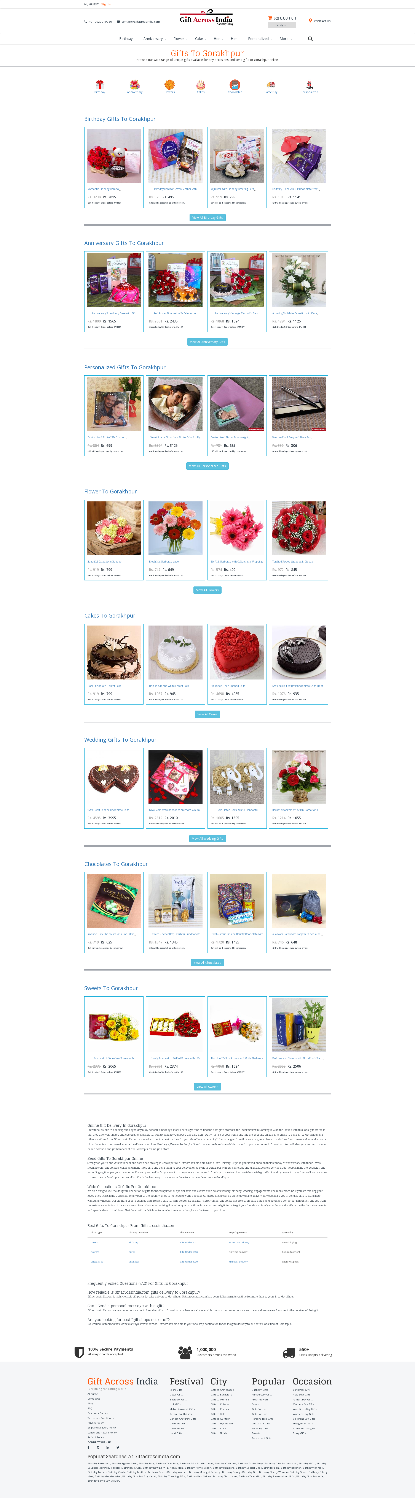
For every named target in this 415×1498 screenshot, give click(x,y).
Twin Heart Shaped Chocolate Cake (108, 810)
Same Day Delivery (239, 1242)
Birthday (126, 38)
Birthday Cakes (156, 1472)
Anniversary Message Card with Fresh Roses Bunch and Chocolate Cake (237, 314)
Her (217, 38)
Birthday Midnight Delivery (204, 1472)
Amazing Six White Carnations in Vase (294, 313)
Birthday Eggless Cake (124, 1463)
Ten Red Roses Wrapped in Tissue (292, 561)
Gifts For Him (259, 1414)
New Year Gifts (301, 1394)
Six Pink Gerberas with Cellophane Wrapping (237, 561)
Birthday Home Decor (198, 1467)
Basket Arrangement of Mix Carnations (295, 810)
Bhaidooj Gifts (178, 1399)
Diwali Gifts (176, 1394)
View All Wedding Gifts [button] (207, 838)
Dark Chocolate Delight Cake (104, 686)
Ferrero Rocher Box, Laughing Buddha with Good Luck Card (175, 935)
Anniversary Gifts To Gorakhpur (124, 243)
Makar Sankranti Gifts (182, 1409)
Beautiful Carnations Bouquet (105, 561)
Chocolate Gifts (261, 1423)
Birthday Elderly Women (273, 1472)
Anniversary (153, 38)
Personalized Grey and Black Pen (291, 437)
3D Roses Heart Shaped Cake (228, 686)
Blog (90, 1403)
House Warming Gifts (305, 1428)
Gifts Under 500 (188, 1242)
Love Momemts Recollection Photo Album (174, 810)
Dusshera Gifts (178, 1428)
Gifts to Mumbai (220, 1399)
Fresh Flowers (260, 1399)
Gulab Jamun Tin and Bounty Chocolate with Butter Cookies (237, 935)
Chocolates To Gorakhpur (116, 864)
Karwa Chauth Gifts (181, 1414)
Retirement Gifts (261, 1438)
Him (234, 38)
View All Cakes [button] (207, 714)
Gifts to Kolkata (220, 1404)
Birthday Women (177, 1472)
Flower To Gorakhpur (110, 491)
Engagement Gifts (303, 1423)
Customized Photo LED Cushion (106, 437)
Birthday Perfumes (99, 1463)
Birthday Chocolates (225, 1476)
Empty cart (282, 25)
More (284, 38)
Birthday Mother (136, 1472)
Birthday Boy (146, 1463)
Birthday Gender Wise (107, 1476)
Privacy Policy (96, 1422)
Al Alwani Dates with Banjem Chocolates (296, 934)
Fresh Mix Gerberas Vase (164, 561)
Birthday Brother (291, 1467)
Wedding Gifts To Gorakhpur (120, 739)
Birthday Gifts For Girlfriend (196, 1463)
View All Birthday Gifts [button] (207, 217)
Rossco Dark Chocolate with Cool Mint (111, 934)
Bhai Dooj (134, 1262)
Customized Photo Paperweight (229, 437)
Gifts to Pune (218, 1428)
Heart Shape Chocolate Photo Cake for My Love (175, 438)
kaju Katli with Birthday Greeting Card (232, 189)
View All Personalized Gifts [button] (207, 466)
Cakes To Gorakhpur (109, 615)
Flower (179, 38)
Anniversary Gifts (262, 1394)
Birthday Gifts (260, 1389)
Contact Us (94, 1398)
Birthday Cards (116, 1472)
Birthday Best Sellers (199, 1476)
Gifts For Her (259, 1409)
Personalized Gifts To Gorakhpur (125, 367)
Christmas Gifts (301, 1389)
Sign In (106, 4)
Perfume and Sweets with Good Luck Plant (297, 1058)
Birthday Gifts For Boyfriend (139, 1476)
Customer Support (99, 1413)
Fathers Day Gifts (303, 1399)
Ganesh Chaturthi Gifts (183, 1418)
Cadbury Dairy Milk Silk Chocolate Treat (295, 189)
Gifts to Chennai (220, 1409)
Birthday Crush (132, 1467)
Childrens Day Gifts (304, 1418)
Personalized (258, 38)
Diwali (132, 1252)
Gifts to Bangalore (221, 1394)
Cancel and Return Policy (102, 1432)
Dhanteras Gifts (179, 1423)
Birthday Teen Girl (249, 1476)
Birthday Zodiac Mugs (250, 1463)
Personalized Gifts (262, 1418)
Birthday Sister (298, 1472)
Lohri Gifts (176, 1433)
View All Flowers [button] (207, 590)
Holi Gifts (175, 1404)
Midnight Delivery (238, 1262)
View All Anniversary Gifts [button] (207, 342)
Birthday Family (231, 1472)
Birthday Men (175, 1467)
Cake (199, 38)
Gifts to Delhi (218, 1414)
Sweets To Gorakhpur (111, 988)
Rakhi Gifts (176, 1389)
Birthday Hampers (223, 1467)
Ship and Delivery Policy (102, 1427)
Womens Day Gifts (303, 1414)
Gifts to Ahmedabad (222, 1389)
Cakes (94, 1242)
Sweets (256, 1433)
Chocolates (97, 1262)
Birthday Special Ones (249, 1467)
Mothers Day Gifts (303, 1404)
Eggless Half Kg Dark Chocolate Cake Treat (297, 686)
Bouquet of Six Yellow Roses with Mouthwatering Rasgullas (114, 1059)
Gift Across (123, 1382)
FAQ (90, 1408)
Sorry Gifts (299, 1433)
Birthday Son (271, 1467)
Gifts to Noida (219, 1433)
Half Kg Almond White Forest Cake (169, 686)
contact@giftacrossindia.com (141, 22)
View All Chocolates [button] (207, 963)
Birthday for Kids (312, 1467)
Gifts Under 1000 (189, 1252)
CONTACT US (322, 21)
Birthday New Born (154, 1467)
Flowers (95, 1252)
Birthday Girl (249, 1472)
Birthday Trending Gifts (171, 1476)
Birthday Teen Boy (167, 1463)
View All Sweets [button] (207, 1087)
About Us (93, 1393)
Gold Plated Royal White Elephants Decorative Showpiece (237, 811)
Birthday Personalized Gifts (278, 1476)
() (285, 18)
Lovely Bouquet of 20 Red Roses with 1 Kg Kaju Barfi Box (175, 1059)
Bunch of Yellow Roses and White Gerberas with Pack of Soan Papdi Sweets (237, 1059)
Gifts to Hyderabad (222, 1423)
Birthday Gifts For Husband (281, 1463)
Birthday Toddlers (110, 1467)
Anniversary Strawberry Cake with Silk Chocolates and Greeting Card (114, 314)
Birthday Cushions (225, 1463)
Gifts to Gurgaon (220, 1418)
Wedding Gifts (260, 1428)
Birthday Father (97, 1472)
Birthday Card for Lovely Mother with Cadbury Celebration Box (175, 190)
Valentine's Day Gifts (304, 1409)
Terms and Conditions (100, 1418)
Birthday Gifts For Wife (309, 1476)
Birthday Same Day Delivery (104, 1480)
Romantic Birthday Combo (103, 189)
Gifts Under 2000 (189, 1262)
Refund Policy (96, 1437)
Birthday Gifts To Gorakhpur (120, 118)
